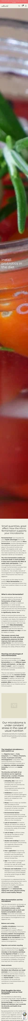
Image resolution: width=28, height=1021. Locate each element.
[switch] (24, 1019)
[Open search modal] (19, 5)
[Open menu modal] (25, 5)
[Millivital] (4, 6)
